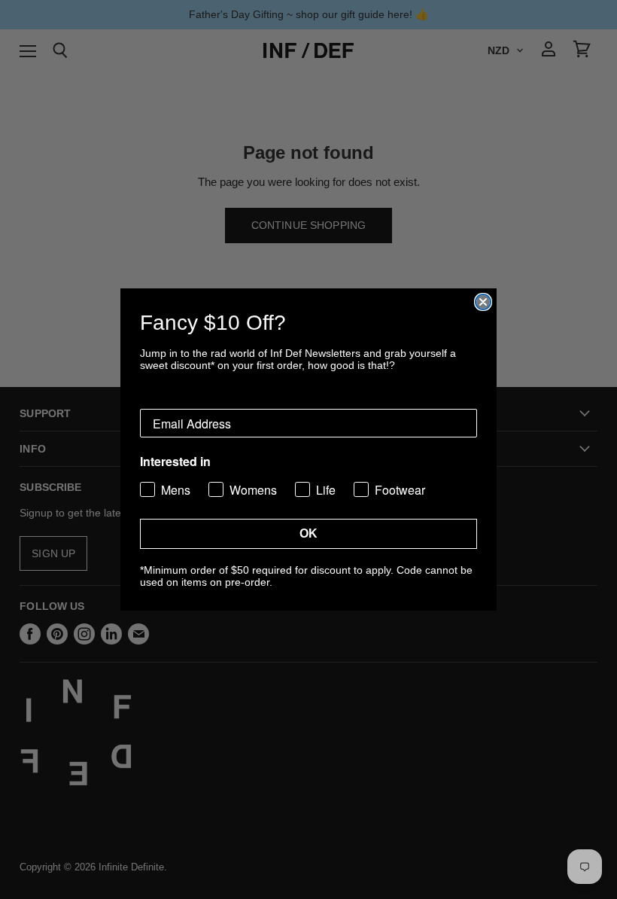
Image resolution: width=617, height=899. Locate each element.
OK (308, 533)
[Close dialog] (483, 301)
